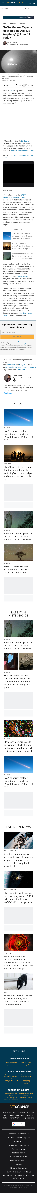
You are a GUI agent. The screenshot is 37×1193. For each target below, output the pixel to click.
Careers (18, 1164)
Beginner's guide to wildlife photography (26, 1094)
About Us (18, 1141)
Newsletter (30, 85)
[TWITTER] (15, 380)
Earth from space (26, 1062)
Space (4, 23)
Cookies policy (18, 1153)
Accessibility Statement (19, 1134)
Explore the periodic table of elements (11, 1081)
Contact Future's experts (18, 1138)
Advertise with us (18, 1157)
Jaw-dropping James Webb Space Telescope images (10, 1076)
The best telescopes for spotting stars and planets (11, 1098)
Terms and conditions (18, 1145)
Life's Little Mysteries (11, 1062)
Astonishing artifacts (26, 1065)
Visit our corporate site (24, 1118)
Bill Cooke (25, 141)
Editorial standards (18, 1168)
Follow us (20, 85)
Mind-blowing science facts (26, 1098)
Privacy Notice (25, 344)
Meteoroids (22, 23)
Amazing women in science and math (26, 1075)
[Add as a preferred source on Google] (18, 1124)
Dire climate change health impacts (23, 9)
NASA (12, 91)
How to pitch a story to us (18, 1172)
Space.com (21, 370)
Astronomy (13, 23)
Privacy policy (18, 1149)
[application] (18, 172)
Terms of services (23, 342)
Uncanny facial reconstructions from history (26, 1082)
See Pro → (22, 3)
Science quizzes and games (11, 1094)
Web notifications (18, 1160)
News (27, 44)
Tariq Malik (13, 42)
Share (7, 85)
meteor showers (23, 276)
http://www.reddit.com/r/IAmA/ (22, 151)
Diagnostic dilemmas (11, 1065)
